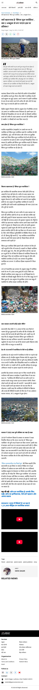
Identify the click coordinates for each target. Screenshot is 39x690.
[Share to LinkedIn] (14, 34)
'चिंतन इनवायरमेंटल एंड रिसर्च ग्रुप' (11, 464)
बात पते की (28, 8)
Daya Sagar (4, 30)
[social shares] (2, 672)
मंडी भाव (3, 652)
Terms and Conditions (7, 662)
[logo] (20, 3)
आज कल (3, 8)
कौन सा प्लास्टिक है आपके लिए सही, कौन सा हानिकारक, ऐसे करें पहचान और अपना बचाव (18, 494)
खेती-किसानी (12, 8)
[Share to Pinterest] (18, 34)
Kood (3, 664)
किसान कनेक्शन (23, 642)
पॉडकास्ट (21, 645)
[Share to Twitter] (6, 34)
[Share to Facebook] (2, 34)
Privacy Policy (23, 659)
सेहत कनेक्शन (22, 652)
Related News (9, 578)
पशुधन (2, 642)
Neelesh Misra (23, 662)
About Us (4, 659)
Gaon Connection (5, 13)
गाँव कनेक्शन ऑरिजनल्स (25, 647)
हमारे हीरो (20, 8)
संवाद (2, 650)
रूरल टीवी (21, 650)
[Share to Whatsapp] (10, 34)
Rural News (16, 13)
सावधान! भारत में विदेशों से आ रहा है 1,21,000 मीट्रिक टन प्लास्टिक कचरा (15, 504)
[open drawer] (2, 3)
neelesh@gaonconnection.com (14, 682)
